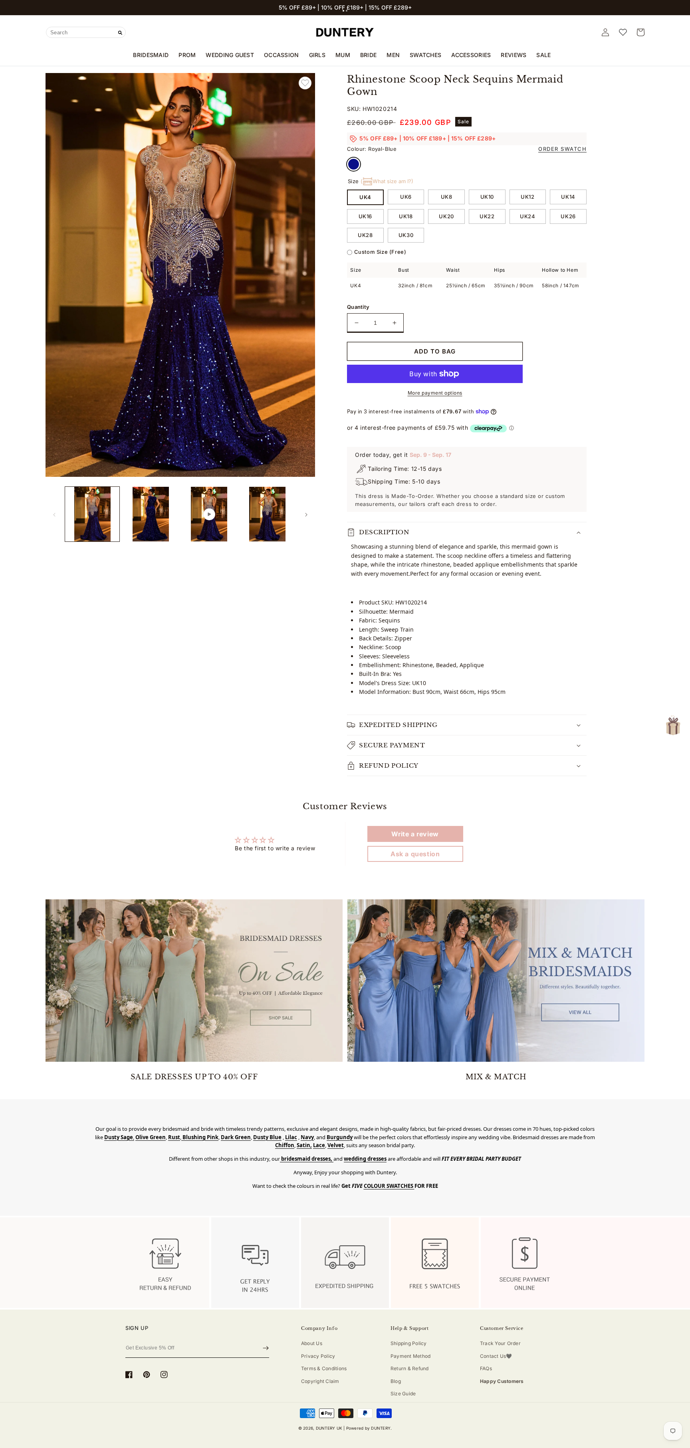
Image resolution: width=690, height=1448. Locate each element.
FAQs (486, 1368)
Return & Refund (410, 1368)
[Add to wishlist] (305, 83)
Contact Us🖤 (496, 1356)
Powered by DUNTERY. (369, 1428)
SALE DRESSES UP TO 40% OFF (194, 1077)
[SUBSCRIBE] (266, 1348)
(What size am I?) (387, 181)
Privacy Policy (318, 1356)
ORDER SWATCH (562, 149)
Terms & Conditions (324, 1368)
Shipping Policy (409, 1343)
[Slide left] (54, 514)
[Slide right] (306, 514)
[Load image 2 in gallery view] (150, 514)
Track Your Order (500, 1343)
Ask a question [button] (415, 854)
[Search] (120, 33)
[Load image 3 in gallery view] (267, 514)
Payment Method (410, 1356)
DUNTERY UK (329, 1428)
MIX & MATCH (496, 1077)
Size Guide (403, 1394)
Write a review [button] (414, 834)
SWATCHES (425, 54)
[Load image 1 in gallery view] (92, 514)
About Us (311, 1343)
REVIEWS (513, 54)
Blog (396, 1381)
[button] (343, 11)
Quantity (358, 307)
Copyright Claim (320, 1381)
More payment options (435, 393)
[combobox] (86, 32)
